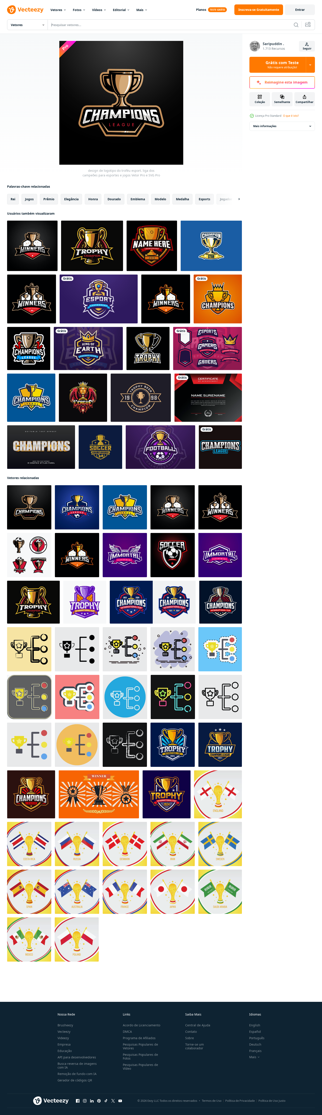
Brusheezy (65, 1025)
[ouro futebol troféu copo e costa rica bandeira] (29, 844)
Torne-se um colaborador (194, 1046)
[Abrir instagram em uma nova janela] (85, 1101)
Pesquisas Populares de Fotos (140, 1056)
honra (93, 199)
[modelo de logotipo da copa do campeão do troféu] (152, 246)
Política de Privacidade (240, 1101)
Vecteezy (64, 1031)
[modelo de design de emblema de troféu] (92, 246)
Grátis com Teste (282, 64)
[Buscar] (296, 24)
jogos (29, 199)
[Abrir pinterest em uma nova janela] (99, 1101)
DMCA (127, 1031)
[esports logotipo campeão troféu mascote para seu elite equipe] (220, 602)
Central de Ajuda (197, 1025)
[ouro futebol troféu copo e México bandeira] (29, 939)
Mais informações (264, 126)
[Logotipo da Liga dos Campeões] (218, 299)
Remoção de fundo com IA (77, 1074)
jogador (226, 199)
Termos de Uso (212, 1101)
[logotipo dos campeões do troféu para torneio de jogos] (83, 398)
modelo (160, 199)
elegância (71, 199)
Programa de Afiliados (139, 1038)
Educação (65, 1051)
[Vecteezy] (25, 9)
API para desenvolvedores (77, 1057)
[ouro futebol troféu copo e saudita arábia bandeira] (220, 892)
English (254, 1025)
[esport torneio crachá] (220, 555)
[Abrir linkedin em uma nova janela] (92, 1101)
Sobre (189, 1038)
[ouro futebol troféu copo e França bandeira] (125, 892)
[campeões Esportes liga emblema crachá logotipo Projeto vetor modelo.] (84, 602)
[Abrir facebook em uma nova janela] (77, 1101)
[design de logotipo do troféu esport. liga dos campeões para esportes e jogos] (29, 507)
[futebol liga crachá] (172, 555)
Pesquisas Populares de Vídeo (140, 1067)
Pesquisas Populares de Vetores (140, 1046)
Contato (191, 1031)
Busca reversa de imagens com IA (77, 1065)
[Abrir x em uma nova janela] (113, 1101)
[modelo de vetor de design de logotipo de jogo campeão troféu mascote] (148, 348)
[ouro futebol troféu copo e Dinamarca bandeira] (125, 844)
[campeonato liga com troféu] (31, 398)
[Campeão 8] (211, 246)
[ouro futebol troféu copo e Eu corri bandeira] (172, 844)
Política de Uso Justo (271, 1101)
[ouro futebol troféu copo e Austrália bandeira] (77, 892)
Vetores (56, 10)
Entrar (300, 10)
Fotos (77, 10)
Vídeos (97, 10)
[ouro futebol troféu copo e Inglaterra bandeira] (218, 794)
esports (204, 199)
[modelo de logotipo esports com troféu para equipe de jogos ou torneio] (99, 299)
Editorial (119, 10)
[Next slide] (235, 199)
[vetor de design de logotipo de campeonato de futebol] (100, 447)
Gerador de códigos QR (75, 1080)
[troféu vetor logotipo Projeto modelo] (28, 348)
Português (256, 1038)
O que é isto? (291, 116)
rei (13, 199)
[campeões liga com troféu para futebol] (77, 507)
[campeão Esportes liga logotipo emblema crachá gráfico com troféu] (31, 794)
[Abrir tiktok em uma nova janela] (106, 1101)
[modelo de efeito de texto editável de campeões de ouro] (41, 447)
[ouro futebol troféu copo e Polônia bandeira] (77, 939)
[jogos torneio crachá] (125, 555)
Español (255, 1031)
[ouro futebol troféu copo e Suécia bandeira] (220, 844)
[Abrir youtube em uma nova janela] (120, 1101)
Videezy (63, 1038)
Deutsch (255, 1044)
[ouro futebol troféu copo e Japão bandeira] (172, 892)
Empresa (64, 1044)
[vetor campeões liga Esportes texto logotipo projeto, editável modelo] (220, 447)
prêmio (48, 199)
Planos (201, 10)
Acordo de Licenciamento (141, 1025)
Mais (139, 10)
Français (255, 1051)
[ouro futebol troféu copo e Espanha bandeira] (29, 892)
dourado (114, 199)
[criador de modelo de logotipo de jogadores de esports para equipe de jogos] (207, 348)
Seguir (307, 48)
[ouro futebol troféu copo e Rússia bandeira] (77, 844)
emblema (138, 199)
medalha (182, 199)
